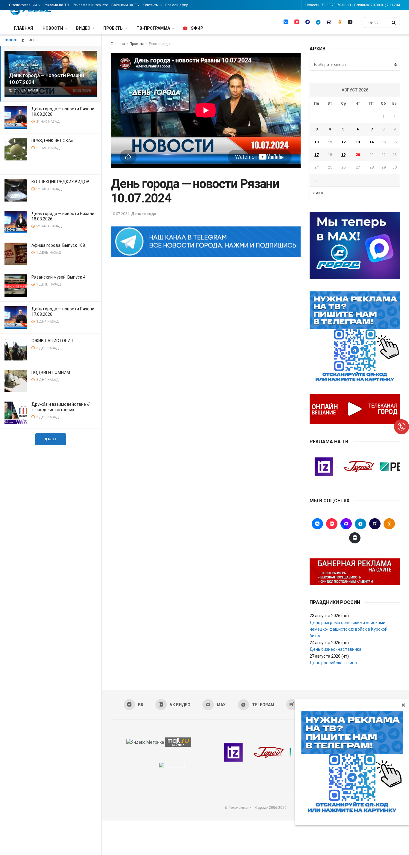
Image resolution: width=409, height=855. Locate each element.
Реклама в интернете (90, 5)
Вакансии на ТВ (125, 5)
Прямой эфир (176, 5)
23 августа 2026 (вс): (329, 615)
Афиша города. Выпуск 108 (58, 245)
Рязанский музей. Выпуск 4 (58, 277)
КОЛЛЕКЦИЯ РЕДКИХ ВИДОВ (60, 181)
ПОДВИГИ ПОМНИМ (50, 372)
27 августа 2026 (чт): (329, 656)
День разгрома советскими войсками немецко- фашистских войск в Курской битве (348, 629)
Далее (50, 439)
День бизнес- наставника (335, 649)
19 (343, 154)
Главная (23, 28)
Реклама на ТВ (56, 5)
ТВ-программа (153, 28)
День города (159, 44)
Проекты (113, 28)
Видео (83, 28)
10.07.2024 (120, 213)
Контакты (151, 5)
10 (316, 142)
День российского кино (333, 662)
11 (330, 142)
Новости (53, 28)
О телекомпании (23, 5)
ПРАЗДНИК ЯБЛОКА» (52, 140)
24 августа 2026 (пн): (329, 642)
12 (343, 142)
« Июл (318, 193)
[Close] (403, 704)
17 (316, 154)
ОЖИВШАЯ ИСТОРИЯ (52, 340)
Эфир (197, 28)
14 (371, 142)
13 (358, 142)
